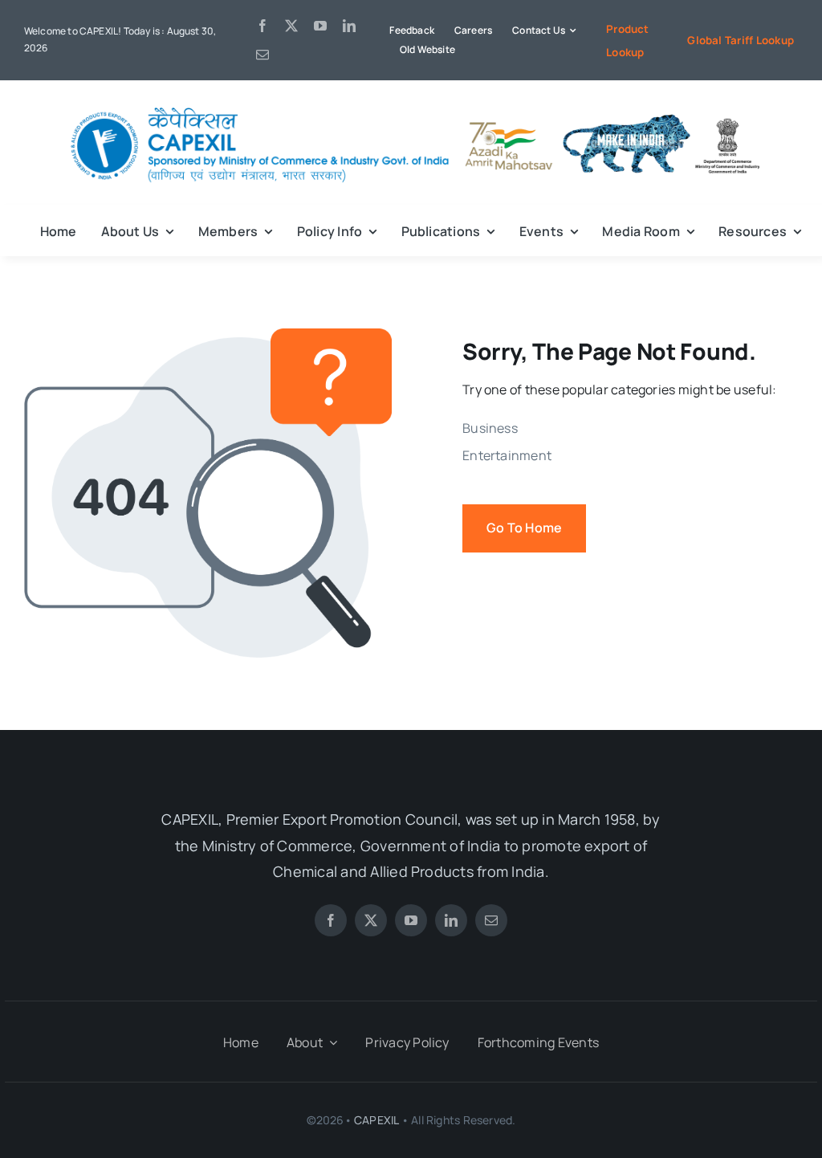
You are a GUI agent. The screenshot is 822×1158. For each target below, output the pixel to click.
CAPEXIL (376, 1119)
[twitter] (291, 25)
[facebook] (262, 25)
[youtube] (320, 25)
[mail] (262, 54)
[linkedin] (349, 25)
